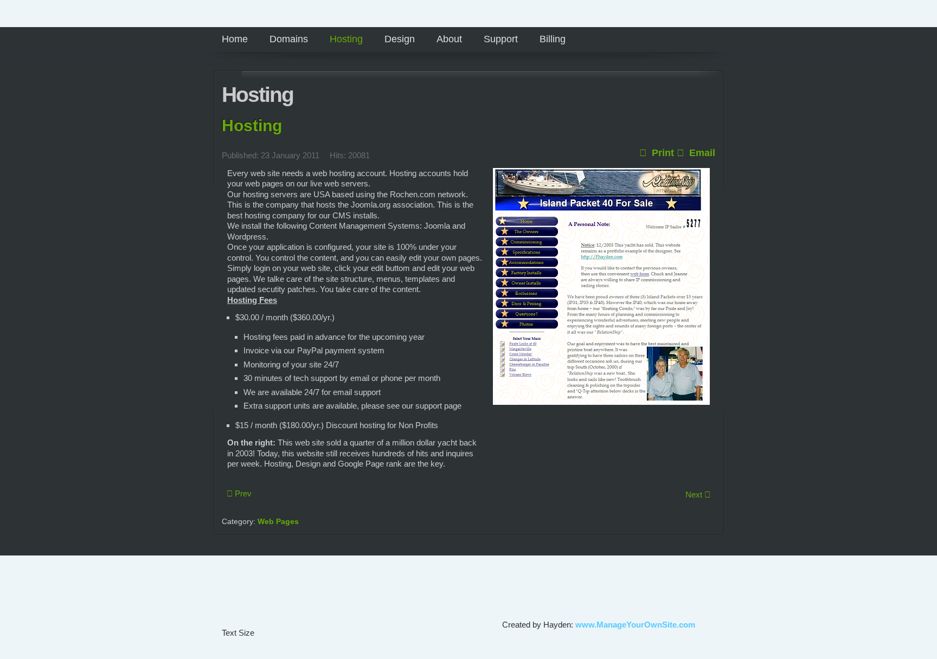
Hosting (252, 125)
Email (700, 152)
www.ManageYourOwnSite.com (635, 624)
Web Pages (278, 521)
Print (661, 152)
